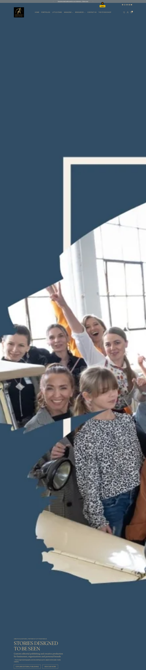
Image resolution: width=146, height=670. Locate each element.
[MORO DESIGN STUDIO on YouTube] (131, 4)
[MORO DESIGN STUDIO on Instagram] (125, 4)
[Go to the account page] (127, 12)
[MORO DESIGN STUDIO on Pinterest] (129, 4)
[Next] (93, 1)
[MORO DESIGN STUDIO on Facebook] (122, 4)
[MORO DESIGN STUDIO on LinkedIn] (127, 4)
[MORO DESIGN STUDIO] (19, 12)
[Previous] (53, 1)
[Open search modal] (124, 12)
